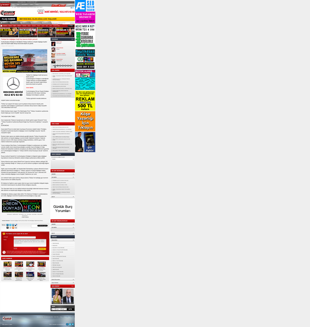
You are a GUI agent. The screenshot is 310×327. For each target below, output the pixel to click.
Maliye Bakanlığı (56, 262)
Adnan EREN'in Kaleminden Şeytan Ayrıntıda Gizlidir (61, 139)
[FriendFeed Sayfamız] (73, 324)
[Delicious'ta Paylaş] (16, 225)
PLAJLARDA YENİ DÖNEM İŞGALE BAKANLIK (62, 95)
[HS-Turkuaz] (54, 23)
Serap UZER (58, 53)
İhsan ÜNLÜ (58, 59)
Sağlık (14, 25)
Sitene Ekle (56, 316)
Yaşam (29, 25)
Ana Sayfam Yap (22, 2)
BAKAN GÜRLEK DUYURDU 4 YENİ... (60, 184)
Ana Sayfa (5, 22)
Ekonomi (34, 25)
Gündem (5, 25)
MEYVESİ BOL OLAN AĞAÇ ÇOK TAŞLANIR (38, 19)
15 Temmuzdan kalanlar (61, 54)
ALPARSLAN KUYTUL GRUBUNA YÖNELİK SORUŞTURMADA (61, 79)
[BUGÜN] (63, 174)
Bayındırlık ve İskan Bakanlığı (58, 247)
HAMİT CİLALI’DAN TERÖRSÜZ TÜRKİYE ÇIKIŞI (62, 131)
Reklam (37, 4)
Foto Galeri (15, 22)
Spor (47, 25)
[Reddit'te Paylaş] (10, 228)
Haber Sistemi (5, 324)
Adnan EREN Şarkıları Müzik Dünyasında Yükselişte (61, 148)
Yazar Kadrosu (25, 4)
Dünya (38, 25)
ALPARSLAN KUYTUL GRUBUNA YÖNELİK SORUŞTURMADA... (61, 193)
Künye (13, 4)
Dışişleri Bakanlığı (56, 254)
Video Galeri (26, 22)
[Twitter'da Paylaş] (10, 225)
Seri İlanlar (46, 22)
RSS (73, 316)
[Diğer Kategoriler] (71, 26)
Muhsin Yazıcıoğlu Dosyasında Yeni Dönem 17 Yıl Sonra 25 (62, 145)
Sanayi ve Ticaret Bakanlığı (58, 271)
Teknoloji (24, 25)
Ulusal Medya (40, 220)
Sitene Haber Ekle (5, 4)
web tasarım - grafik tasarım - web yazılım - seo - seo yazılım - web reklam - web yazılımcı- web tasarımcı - (25, 216)
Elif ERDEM (58, 47)
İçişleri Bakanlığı (56, 258)
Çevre (43, 25)
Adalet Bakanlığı (56, 243)
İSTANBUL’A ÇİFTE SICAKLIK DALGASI (60, 84)
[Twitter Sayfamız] (70, 324)
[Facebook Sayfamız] (67, 324)
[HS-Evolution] (53, 23)
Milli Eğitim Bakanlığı (56, 265)
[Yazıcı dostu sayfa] (16, 228)
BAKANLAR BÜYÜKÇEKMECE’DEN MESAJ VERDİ (61, 134)
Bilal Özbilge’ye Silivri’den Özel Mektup (60, 150)
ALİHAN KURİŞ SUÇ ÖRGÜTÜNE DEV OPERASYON (60, 91)
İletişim (31, 4)
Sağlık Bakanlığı (56, 269)
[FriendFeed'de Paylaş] (13, 225)
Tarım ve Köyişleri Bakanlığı (58, 273)
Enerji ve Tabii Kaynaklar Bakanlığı (59, 256)
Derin (51, 25)
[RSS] (13, 228)
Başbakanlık (55, 245)
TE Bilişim (10, 324)
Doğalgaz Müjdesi (34, 220)
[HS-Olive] (55, 23)
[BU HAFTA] (63, 177)
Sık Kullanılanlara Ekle (48, 316)
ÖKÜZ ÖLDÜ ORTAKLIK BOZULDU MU (60, 127)
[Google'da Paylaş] (7, 228)
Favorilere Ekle (31, 2)
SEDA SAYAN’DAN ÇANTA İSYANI (59, 86)
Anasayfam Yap (40, 316)
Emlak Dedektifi (59, 41)
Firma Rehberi (36, 22)
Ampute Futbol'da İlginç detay (62, 49)
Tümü (72, 39)
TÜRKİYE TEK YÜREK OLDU (58, 142)
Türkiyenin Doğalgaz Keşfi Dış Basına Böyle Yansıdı (20, 220)
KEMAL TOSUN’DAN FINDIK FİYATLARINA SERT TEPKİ (62, 76)
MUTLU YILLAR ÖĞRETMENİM (62, 60)
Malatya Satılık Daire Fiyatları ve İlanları (64, 43)
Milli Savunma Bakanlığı (57, 267)
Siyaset (10, 25)
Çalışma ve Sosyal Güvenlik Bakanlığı (60, 249)
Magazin (19, 25)
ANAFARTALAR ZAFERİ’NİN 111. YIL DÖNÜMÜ (62, 93)
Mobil (18, 4)
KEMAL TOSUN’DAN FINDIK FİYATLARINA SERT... (61, 190)
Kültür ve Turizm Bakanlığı (58, 260)
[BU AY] (63, 196)
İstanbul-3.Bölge (56, 25)
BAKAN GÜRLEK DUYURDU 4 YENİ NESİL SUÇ (62, 88)
